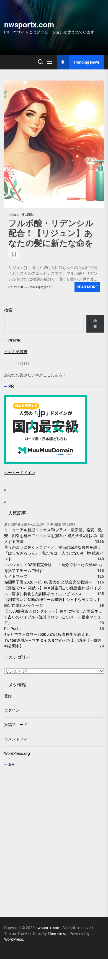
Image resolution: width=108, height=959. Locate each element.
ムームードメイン (19, 472)
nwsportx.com (29, 24)
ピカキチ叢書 (15, 351)
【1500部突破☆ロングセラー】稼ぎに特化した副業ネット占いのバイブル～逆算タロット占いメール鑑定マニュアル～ (53, 617)
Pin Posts (12, 628)
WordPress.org (17, 753)
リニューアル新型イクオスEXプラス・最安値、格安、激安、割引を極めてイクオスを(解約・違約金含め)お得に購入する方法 (54, 536)
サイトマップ (15, 576)
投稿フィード (15, 724)
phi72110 (15, 287)
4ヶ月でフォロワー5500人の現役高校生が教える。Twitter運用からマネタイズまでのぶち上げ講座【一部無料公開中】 (53, 640)
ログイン (12, 710)
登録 (8, 696)
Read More (87, 287)
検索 (8, 310)
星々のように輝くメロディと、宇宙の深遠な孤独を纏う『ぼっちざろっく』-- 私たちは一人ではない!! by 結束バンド (54, 553)
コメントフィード (19, 739)
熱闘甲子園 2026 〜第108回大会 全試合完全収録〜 (48, 582)
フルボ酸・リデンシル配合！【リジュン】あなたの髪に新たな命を (51, 233)
